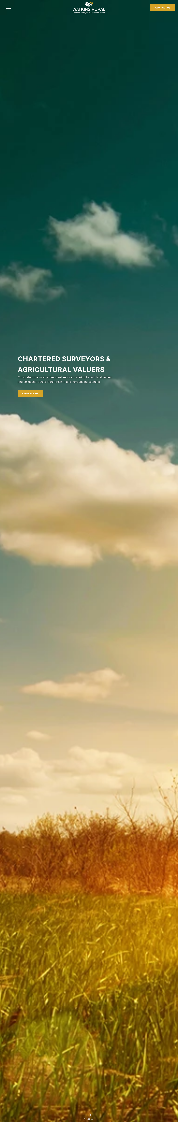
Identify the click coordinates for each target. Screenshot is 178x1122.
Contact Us (162, 7)
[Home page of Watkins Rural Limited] (89, 14)
